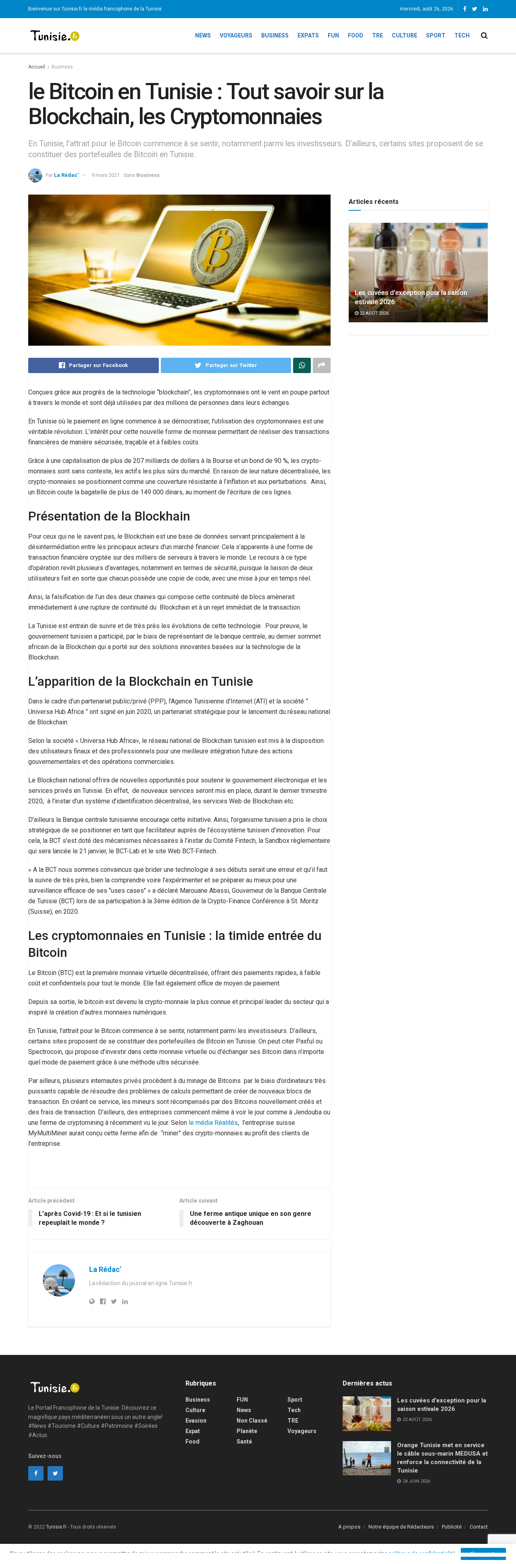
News (203, 35)
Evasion (195, 1420)
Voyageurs (236, 35)
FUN (242, 1399)
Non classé (252, 1420)
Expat (192, 1431)
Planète (247, 1431)
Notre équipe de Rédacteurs (401, 1527)
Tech (462, 35)
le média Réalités (213, 1122)
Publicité (452, 1527)
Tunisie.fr (56, 1527)
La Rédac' (66, 175)
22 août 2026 (373, 313)
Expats (308, 35)
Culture (404, 35)
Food (355, 35)
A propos (349, 1527)
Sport (435, 35)
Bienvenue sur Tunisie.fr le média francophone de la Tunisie (95, 9)
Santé (244, 1441)
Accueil (36, 67)
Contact (479, 1527)
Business (275, 35)
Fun (333, 35)
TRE (377, 35)
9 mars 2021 (106, 175)
